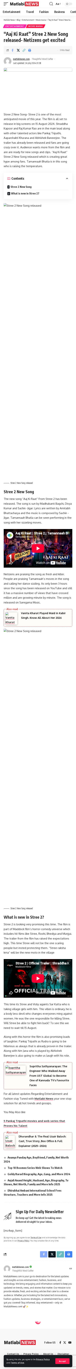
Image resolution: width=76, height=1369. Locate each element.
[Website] (70, 1269)
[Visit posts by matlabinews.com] (7, 61)
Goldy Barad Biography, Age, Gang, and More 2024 (39, 1174)
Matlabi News (43, 1098)
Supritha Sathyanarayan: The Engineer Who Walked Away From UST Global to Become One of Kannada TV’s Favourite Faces (49, 1076)
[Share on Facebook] (12, 50)
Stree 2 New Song (21, 186)
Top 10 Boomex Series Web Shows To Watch (35, 1167)
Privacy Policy (43, 1359)
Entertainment (15, 26)
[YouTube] (69, 1342)
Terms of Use (17, 1362)
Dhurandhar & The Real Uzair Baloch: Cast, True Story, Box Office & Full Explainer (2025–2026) (42, 1141)
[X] (64, 1342)
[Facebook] (60, 1342)
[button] (62, 1361)
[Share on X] (18, 50)
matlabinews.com (21, 59)
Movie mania (35, 26)
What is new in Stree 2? (25, 193)
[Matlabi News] (24, 4)
